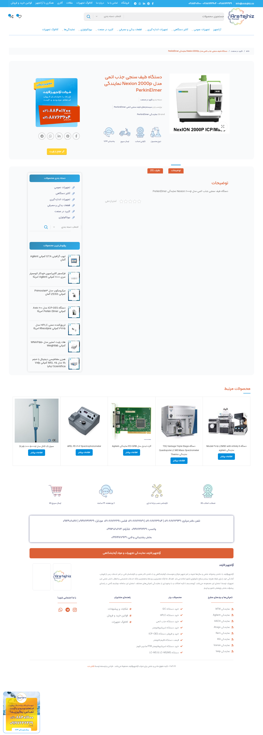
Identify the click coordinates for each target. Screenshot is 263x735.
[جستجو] (88, 17)
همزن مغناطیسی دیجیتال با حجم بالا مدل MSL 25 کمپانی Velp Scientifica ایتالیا (48, 363)
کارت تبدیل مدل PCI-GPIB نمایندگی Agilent (131, 446)
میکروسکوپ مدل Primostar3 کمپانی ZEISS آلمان (49, 292)
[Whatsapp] (60, 609)
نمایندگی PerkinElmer (147, 114)
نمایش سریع (207, 412)
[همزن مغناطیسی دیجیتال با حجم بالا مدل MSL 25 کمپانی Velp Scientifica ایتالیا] (74, 364)
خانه (248, 51)
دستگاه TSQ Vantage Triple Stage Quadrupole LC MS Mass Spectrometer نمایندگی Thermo (179, 450)
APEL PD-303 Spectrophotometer (84, 446)
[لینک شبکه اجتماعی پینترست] (148, 3)
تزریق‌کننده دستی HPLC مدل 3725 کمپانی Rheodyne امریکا (49, 327)
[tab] (176, 171)
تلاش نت (90, 666)
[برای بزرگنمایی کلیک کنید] (222, 126)
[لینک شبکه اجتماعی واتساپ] (140, 3)
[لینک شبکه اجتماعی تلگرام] (135, 3)
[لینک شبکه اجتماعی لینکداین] (144, 3)
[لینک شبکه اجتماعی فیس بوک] (153, 3)
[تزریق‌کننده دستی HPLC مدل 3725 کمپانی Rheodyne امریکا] (74, 329)
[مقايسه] (207, 404)
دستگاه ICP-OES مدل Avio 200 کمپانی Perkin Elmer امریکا (49, 309)
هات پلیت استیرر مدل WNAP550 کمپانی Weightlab (48, 344)
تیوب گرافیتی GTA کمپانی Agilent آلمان (47, 258)
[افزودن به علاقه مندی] (207, 420)
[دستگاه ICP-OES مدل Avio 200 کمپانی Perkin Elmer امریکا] (74, 312)
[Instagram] (74, 609)
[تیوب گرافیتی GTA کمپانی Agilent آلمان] (74, 260)
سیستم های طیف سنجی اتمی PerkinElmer (133, 107)
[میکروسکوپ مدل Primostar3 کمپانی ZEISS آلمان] (74, 295)
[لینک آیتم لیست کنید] (52, 188)
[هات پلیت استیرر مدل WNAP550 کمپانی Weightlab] (74, 346)
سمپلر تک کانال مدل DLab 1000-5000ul (36, 446)
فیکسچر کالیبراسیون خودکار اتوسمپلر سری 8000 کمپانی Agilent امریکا (47, 275)
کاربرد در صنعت (236, 51)
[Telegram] (67, 609)
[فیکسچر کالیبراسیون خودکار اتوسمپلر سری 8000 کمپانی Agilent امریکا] (74, 278)
